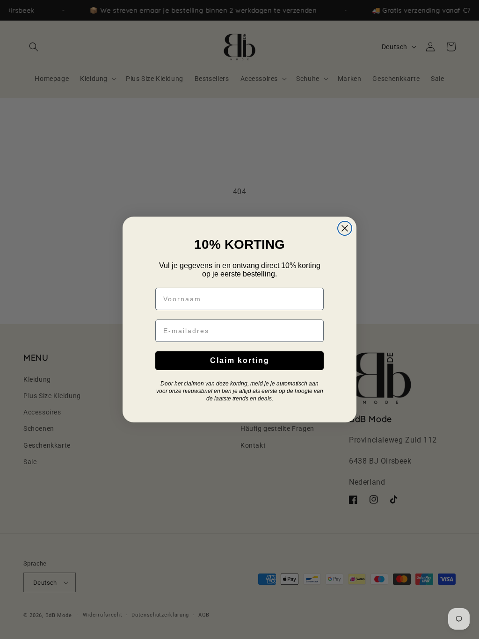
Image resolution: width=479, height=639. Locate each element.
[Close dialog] (345, 228)
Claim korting (239, 360)
